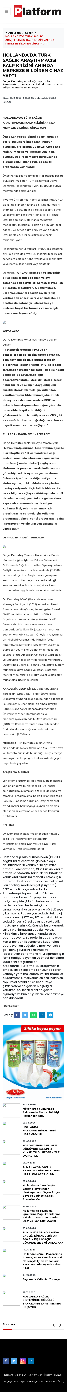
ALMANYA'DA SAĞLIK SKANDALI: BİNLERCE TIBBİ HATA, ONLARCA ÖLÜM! (41, 1170)
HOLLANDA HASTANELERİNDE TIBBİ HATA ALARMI (39, 1130)
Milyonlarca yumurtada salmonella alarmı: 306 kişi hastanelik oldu (41, 1112)
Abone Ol (20, 1374)
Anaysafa (14, 32)
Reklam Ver (35, 1374)
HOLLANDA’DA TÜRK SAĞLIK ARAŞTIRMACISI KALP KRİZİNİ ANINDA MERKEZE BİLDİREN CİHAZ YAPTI (29, 40)
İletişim (48, 1374)
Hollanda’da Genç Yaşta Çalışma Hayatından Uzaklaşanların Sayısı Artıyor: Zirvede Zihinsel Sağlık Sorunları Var (42, 1192)
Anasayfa (8, 1374)
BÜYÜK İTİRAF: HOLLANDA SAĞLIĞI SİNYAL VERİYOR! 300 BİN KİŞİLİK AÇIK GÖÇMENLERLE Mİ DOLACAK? (43, 1238)
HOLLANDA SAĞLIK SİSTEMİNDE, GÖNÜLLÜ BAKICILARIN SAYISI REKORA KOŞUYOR (42, 1302)
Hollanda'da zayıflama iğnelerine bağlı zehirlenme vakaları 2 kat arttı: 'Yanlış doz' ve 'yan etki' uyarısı (42, 1216)
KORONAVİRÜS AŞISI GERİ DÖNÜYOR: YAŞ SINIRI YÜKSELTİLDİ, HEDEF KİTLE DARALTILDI (41, 1151)
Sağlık (29, 32)
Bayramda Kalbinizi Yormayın (42, 1279)
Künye (58, 1374)
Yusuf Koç (58, 1381)
